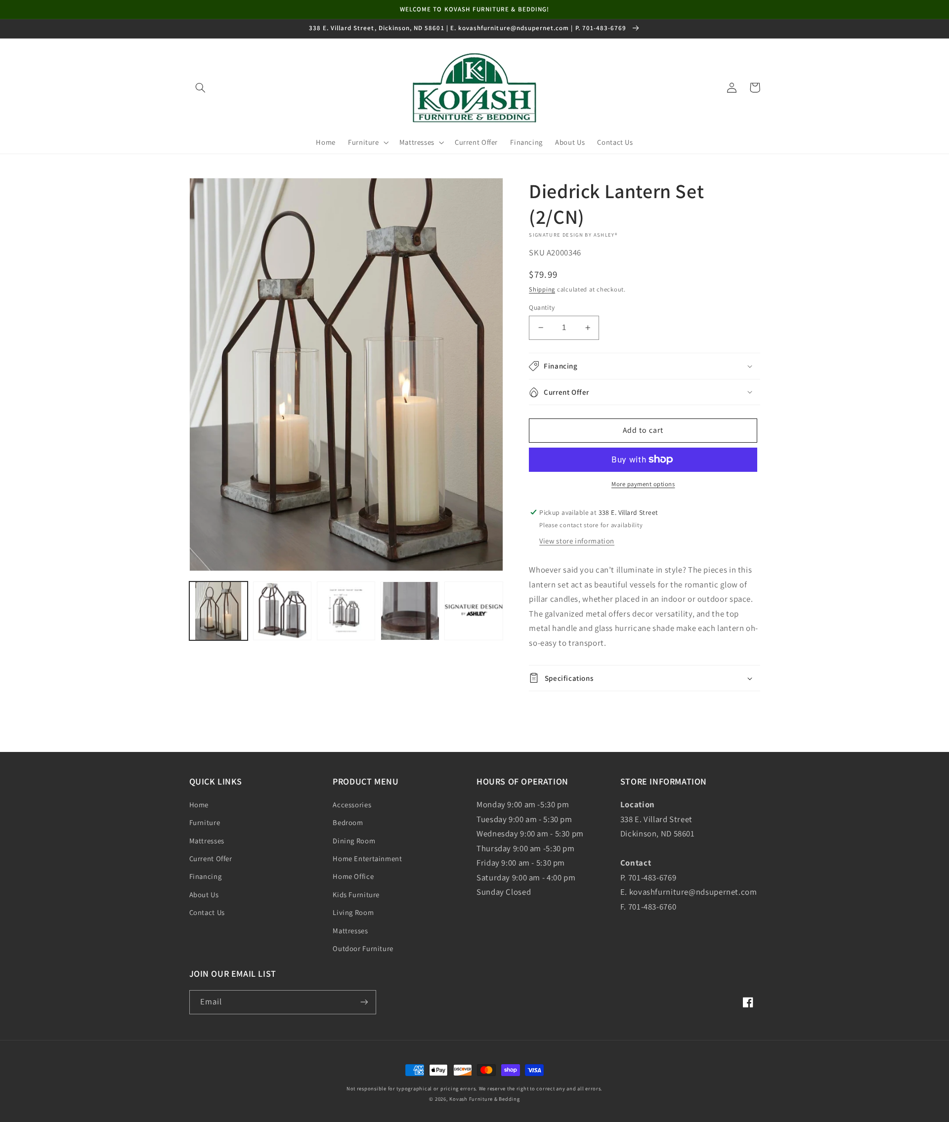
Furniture (204, 822)
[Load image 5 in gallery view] (473, 611)
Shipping (542, 289)
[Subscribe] (363, 1002)
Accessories (352, 804)
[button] (200, 87)
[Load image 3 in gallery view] (346, 611)
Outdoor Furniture (363, 948)
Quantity (542, 307)
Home (199, 804)
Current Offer (210, 858)
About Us (204, 894)
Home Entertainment (367, 858)
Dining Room (354, 840)
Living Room (353, 912)
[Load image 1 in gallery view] (218, 611)
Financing (205, 876)
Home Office (353, 876)
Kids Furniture (356, 894)
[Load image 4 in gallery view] (410, 611)
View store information (576, 540)
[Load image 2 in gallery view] (282, 611)
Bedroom (348, 822)
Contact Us (207, 912)
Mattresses (206, 840)
